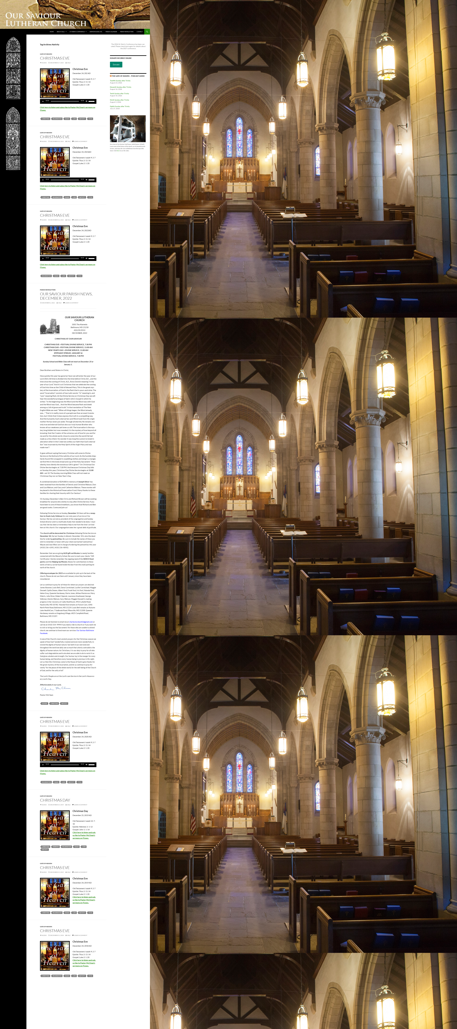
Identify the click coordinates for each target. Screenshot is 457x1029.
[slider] (92, 101)
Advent (44, 703)
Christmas (45, 118)
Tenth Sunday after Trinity (119, 93)
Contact (140, 31)
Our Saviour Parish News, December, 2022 (66, 296)
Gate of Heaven (46, 54)
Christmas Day (55, 800)
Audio (44, 63)
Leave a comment (80, 141)
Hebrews (56, 846)
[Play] (43, 101)
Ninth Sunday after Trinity (119, 100)
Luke (74, 118)
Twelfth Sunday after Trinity (120, 81)
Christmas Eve (55, 58)
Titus (90, 118)
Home (52, 31)
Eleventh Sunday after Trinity (120, 87)
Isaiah (67, 118)
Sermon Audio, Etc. (96, 31)
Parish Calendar (111, 31)
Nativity (82, 118)
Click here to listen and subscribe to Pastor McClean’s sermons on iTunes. (84, 835)
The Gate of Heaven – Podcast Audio (128, 76)
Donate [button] (116, 64)
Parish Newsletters (127, 31)
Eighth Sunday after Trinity (120, 106)
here (118, 151)
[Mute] (86, 101)
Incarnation (57, 118)
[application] (68, 101)
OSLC (69, 63)
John (84, 846)
